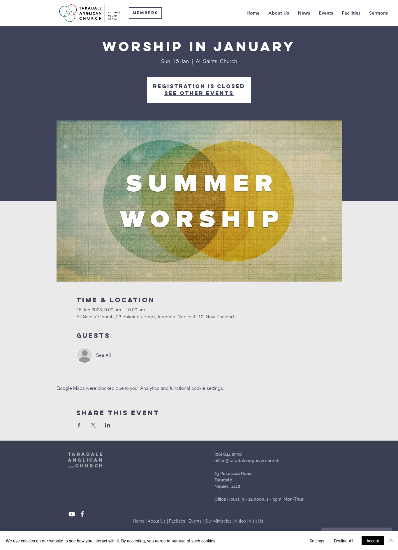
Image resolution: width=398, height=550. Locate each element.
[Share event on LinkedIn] (107, 425)
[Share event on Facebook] (79, 425)
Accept (373, 541)
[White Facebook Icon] (82, 514)
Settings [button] (316, 541)
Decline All (343, 541)
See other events (199, 93)
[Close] (391, 540)
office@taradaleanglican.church (246, 460)
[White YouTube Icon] (71, 514)
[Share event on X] (93, 425)
